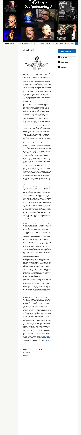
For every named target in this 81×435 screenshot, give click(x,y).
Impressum (72, 43)
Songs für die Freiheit (40, 43)
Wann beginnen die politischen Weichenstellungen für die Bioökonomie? (34, 354)
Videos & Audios (64, 57)
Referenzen (61, 43)
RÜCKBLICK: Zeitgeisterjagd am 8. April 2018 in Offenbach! (34, 349)
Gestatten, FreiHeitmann (24, 43)
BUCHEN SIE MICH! (67, 51)
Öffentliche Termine (55, 43)
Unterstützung (67, 43)
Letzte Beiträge (64, 62)
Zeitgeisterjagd (10, 43)
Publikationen (48, 43)
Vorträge (34, 43)
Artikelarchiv (64, 67)
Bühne (30, 43)
